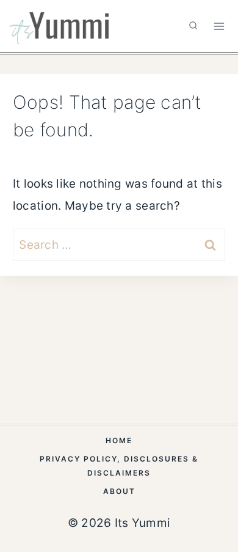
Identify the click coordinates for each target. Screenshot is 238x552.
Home (119, 440)
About (119, 491)
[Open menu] (218, 26)
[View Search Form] (193, 26)
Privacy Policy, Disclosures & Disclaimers (119, 465)
